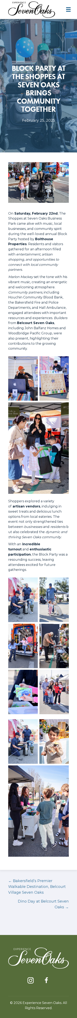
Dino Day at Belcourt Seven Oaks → (43, 904)
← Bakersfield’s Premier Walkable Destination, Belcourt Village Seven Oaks (37, 887)
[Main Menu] (68, 9)
